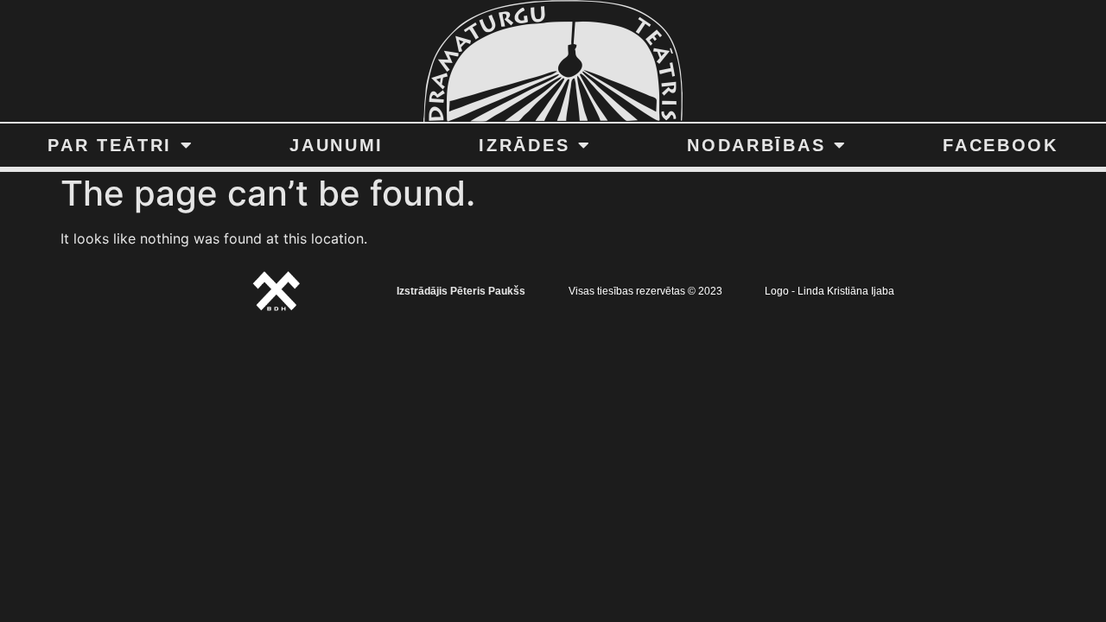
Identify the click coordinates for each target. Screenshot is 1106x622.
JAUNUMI (336, 145)
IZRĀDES (524, 145)
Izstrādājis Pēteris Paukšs (461, 291)
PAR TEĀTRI (110, 145)
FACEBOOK (1000, 145)
